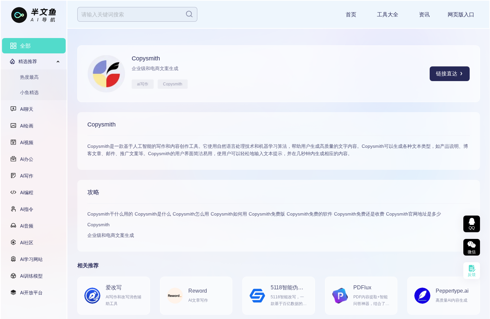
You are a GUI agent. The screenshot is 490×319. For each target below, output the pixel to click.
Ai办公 (26, 159)
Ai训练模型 (31, 276)
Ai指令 (26, 209)
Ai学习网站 (31, 259)
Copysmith (172, 84)
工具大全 (387, 14)
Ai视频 (26, 142)
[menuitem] (34, 45)
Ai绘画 (26, 125)
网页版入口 (461, 14)
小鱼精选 (29, 92)
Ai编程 (26, 192)
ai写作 (142, 84)
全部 (25, 45)
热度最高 (29, 77)
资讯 (424, 14)
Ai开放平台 (31, 292)
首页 (351, 14)
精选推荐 (27, 61)
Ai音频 (26, 226)
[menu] (34, 169)
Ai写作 (26, 176)
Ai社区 (26, 242)
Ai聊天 (26, 109)
